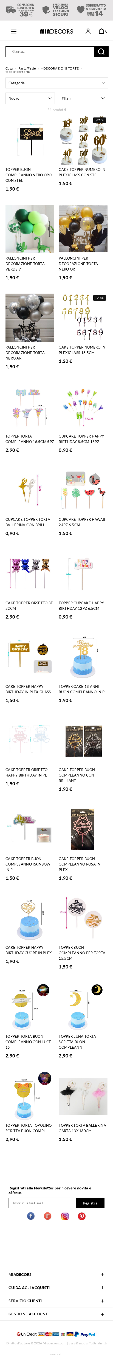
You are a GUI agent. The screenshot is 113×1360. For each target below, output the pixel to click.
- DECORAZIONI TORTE (60, 68)
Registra (90, 1203)
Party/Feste (27, 68)
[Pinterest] (82, 1216)
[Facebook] (31, 1216)
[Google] (48, 1216)
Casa (9, 68)
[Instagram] (65, 1216)
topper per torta (17, 72)
